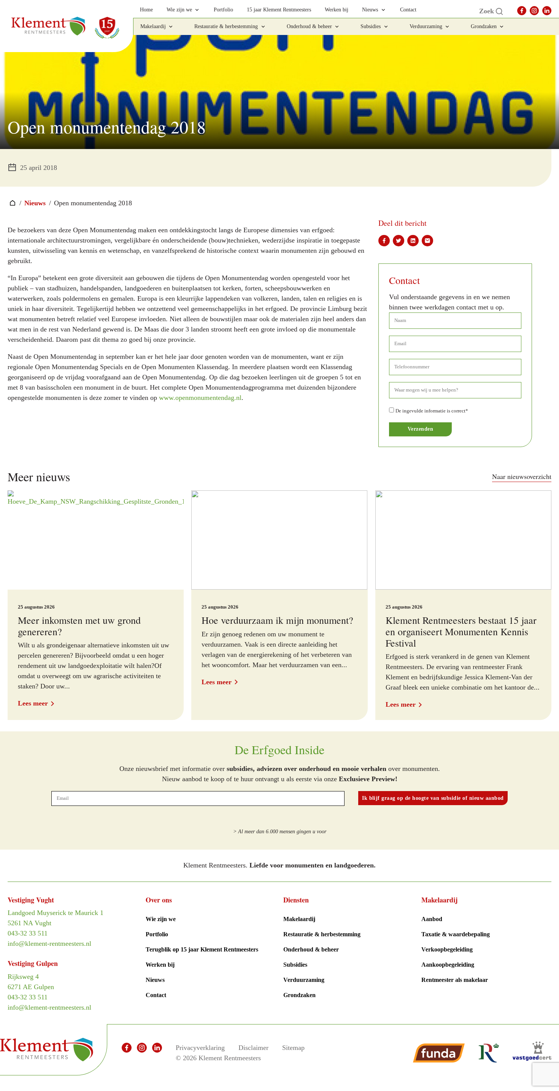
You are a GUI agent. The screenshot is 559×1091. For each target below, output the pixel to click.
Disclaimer (253, 1047)
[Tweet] (398, 240)
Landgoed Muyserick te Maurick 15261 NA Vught (55, 918)
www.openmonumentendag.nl (200, 397)
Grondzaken (299, 995)
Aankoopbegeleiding (447, 964)
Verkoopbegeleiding (447, 949)
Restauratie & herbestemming (321, 934)
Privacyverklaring (200, 1047)
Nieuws (35, 203)
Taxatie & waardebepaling (455, 934)
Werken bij (160, 964)
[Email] (427, 240)
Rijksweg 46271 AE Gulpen (31, 982)
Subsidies (295, 964)
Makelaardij (299, 919)
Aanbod (431, 919)
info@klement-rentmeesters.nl (49, 943)
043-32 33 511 (28, 933)
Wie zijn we (161, 919)
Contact (156, 995)
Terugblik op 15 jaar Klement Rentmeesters (202, 949)
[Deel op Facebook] (384, 240)
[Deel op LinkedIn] (413, 240)
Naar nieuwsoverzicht (521, 476)
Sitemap (293, 1047)
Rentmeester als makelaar (454, 980)
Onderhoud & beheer (311, 949)
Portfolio (157, 934)
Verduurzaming (303, 980)
